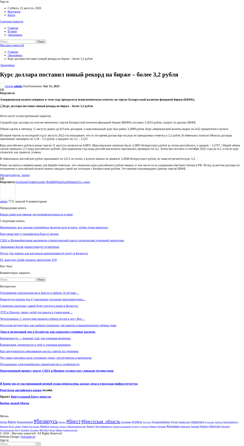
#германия (126, 422)
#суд (17, 430)
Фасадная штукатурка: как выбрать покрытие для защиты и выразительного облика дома (58, 325)
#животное (184, 422)
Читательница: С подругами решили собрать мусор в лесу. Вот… (42, 318)
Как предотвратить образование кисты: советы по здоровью (39, 351)
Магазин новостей (12, 45)
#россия (214, 426)
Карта (11, 15)
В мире (12, 31)
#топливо (34, 430)
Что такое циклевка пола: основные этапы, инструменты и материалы (46, 357)
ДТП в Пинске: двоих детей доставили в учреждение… (36, 312)
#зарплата (197, 421)
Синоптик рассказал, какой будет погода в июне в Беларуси (39, 305)
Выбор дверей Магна (14, 403)
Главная (13, 28)
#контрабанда (230, 422)
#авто (12, 422)
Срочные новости (11, 21)
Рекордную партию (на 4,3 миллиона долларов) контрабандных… (43, 299)
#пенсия (144, 426)
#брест (73, 421)
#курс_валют (21, 175)
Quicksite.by (28, 436)
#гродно (147, 422)
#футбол (44, 430)
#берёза (62, 422)
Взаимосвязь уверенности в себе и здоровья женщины (35, 344)
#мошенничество (76, 426)
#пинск (153, 426)
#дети (174, 421)
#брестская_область (100, 421)
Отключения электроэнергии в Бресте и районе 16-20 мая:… (39, 292)
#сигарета (225, 426)
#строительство (7, 430)
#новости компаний (122, 426)
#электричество (70, 430)
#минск (44, 426)
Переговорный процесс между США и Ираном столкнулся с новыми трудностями (56, 370)
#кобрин (218, 422)
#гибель (137, 422)
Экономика (15, 34)
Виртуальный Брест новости (31, 396)
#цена (52, 430)
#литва (25, 426)
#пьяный (195, 426)
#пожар (162, 426)
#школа (59, 430)
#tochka (3, 422)
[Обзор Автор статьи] (7, 198)
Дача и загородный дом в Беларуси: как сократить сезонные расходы (47, 331)
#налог (91, 426)
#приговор (185, 426)
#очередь (136, 427)
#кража (4, 426)
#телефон (25, 430)
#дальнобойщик (161, 421)
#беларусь (6, 175)
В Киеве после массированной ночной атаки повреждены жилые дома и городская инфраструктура (69, 383)
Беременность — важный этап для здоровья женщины (35, 338)
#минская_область (58, 426)
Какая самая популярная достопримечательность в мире (36, 214)
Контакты (14, 11)
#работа (204, 426)
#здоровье (209, 422)
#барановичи (25, 421)
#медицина (34, 426)
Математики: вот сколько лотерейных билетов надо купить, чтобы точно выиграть (54, 227)
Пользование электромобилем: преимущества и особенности (39, 364)
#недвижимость (103, 426)
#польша (173, 426)
